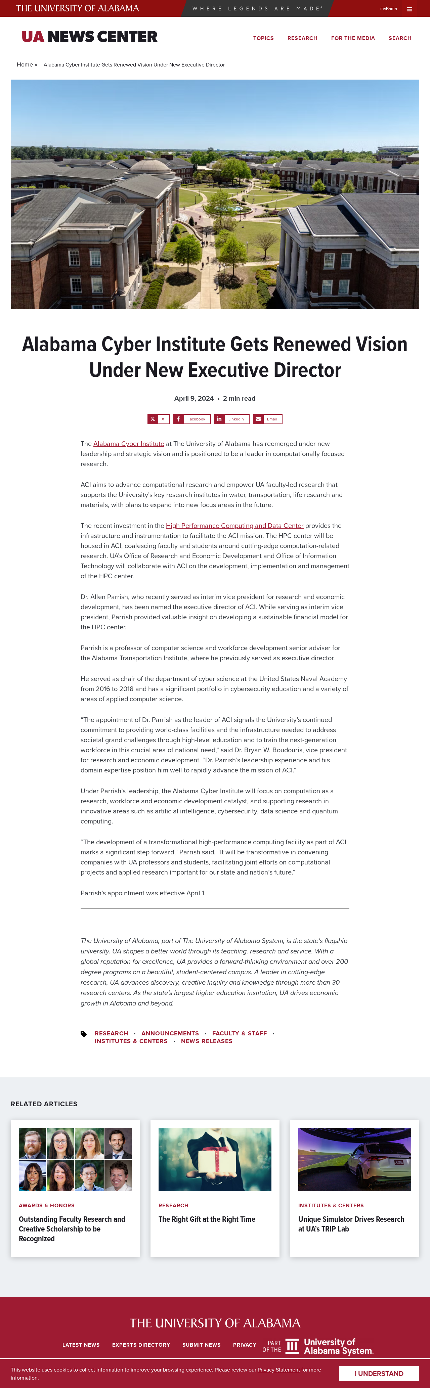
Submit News (201, 1345)
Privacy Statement (279, 1369)
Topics (263, 38)
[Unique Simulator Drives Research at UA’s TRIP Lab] (354, 1188)
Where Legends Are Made (257, 8)
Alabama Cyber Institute (128, 443)
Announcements (170, 1033)
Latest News (81, 1345)
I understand (379, 1373)
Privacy (245, 1345)
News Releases (207, 1041)
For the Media (353, 38)
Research (303, 38)
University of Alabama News (215, 1323)
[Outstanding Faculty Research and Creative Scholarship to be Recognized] (75, 1188)
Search (400, 38)
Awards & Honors (47, 1205)
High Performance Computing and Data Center (235, 525)
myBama (388, 8)
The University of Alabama (77, 8)
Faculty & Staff (239, 1033)
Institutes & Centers (131, 1041)
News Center (90, 38)
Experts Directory (141, 1345)
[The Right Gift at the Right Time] (215, 1188)
